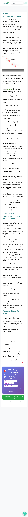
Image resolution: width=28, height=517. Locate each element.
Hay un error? (18, 363)
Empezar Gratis (11, 389)
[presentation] (12, 20)
